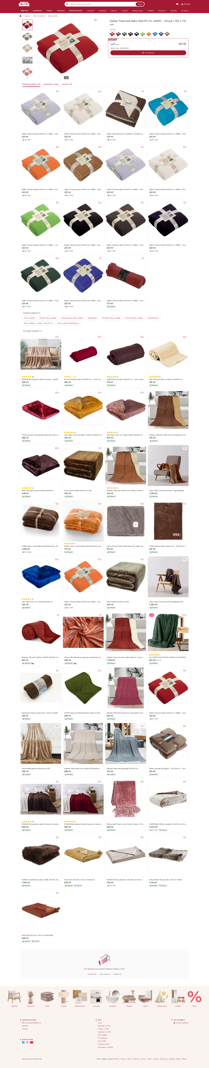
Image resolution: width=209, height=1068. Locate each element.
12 (58, 337)
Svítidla (63, 1006)
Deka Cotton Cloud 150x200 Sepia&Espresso (166, 602)
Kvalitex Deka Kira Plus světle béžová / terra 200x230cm (129, 657)
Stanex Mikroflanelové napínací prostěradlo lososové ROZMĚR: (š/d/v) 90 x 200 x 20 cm (98, 657)
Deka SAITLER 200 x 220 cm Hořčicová (79, 880)
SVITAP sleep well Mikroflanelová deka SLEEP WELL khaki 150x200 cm (91, 713)
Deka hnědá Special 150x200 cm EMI (36, 769)
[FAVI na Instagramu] (27, 1042)
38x (33, 377)
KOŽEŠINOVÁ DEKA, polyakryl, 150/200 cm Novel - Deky (171, 824)
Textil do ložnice (39, 16)
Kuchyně (96, 1006)
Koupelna (112, 1006)
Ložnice (27, 16)
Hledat (139, 4)
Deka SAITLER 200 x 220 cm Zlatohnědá (37, 935)
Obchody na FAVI (104, 1026)
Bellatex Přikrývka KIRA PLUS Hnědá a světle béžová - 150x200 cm (132, 491)
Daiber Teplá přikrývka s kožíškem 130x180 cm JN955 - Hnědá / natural (134, 134)
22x (33, 821)
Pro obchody (102, 1038)
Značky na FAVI (103, 1029)
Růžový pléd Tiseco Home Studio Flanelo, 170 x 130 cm (128, 824)
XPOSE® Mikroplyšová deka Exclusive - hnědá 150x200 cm (44, 379)
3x (75, 377)
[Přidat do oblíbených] (143, 91)
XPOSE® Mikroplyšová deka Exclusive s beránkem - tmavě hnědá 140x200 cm (52, 824)
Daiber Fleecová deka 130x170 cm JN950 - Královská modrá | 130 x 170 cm (92, 301)
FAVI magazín (103, 1035)
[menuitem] (24, 10)
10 (58, 559)
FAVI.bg (172, 1059)
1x (117, 488)
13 (185, 615)
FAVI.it (149, 1059)
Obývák (129, 1006)
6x (75, 821)
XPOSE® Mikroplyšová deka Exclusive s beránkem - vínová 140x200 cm (91, 824)
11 (100, 337)
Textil (47, 1006)
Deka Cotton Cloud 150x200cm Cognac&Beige (166, 491)
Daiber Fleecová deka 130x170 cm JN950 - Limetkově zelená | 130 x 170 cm (51, 245)
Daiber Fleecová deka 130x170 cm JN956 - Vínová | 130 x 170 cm (131, 301)
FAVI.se (156, 1059)
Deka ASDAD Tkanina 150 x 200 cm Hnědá (165, 880)
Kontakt (25, 1026)
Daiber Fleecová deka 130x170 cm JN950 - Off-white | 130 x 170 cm (90, 134)
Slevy (194, 1006)
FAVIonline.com (28, 1059)
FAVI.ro (130, 1059)
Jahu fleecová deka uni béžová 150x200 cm (165, 379)
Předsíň (178, 1006)
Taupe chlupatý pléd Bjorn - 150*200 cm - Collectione (170, 769)
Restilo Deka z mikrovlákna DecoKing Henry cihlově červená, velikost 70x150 (93, 546)
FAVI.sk (117, 1059)
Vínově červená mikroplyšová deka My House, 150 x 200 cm (45, 435)
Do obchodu (149, 53)
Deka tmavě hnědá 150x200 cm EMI (78, 491)
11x (117, 377)
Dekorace (30, 1006)
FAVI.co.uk (164, 1059)
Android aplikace (182, 1023)
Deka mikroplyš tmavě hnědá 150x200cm (37, 491)
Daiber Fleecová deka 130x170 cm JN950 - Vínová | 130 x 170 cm (173, 713)
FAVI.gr (178, 1059)
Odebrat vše (92, 974)
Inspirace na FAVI (104, 1032)
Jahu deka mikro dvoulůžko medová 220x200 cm (83, 435)
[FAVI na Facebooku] (23, 1042)
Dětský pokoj (162, 1006)
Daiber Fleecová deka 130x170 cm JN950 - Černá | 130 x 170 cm (88, 245)
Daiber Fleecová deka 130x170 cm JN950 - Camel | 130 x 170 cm (88, 189)
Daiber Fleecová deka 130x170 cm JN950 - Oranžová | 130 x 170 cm (47, 189)
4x (160, 377)
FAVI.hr (143, 1059)
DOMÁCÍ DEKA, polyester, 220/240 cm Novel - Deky (127, 880)
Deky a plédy (53, 16)
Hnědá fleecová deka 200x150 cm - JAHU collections (127, 379)
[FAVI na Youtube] (31, 1042)
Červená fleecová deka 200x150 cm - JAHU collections (85, 379)
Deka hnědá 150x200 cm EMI (118, 602)
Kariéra (25, 1029)
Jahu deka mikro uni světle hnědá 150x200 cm (124, 435)
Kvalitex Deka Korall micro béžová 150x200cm (81, 769)
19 (58, 393)
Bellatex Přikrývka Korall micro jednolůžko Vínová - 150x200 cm (131, 713)
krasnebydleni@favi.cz (32, 1023)
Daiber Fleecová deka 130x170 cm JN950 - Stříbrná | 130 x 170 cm (47, 134)
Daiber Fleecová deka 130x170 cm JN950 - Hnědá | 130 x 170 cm (131, 245)
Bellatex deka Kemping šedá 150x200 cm (122, 769)
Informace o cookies (105, 1047)
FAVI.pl (123, 1059)
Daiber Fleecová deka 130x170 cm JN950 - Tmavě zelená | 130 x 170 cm (49, 301)
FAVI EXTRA (102, 1041)
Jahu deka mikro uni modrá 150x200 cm (37, 602)
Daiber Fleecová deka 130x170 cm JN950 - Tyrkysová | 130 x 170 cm (175, 134)
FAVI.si (184, 1059)
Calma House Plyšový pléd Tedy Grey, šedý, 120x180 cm (128, 546)
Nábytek (14, 1006)
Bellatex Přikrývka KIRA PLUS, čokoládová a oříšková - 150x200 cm (175, 435)
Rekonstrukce (80, 1006)
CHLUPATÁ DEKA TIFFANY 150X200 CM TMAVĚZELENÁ (170, 657)
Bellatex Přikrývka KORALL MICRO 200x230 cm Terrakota (44, 657)
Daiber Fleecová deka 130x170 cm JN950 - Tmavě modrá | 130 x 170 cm (176, 245)
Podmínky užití (103, 1044)
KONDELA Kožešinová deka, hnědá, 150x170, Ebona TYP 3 (44, 880)
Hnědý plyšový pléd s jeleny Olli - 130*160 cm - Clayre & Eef (172, 546)
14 (58, 448)
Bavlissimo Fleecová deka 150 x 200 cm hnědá (39, 713)
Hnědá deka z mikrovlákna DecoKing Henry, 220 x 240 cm (44, 546)
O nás (100, 1023)
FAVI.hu (136, 1059)
